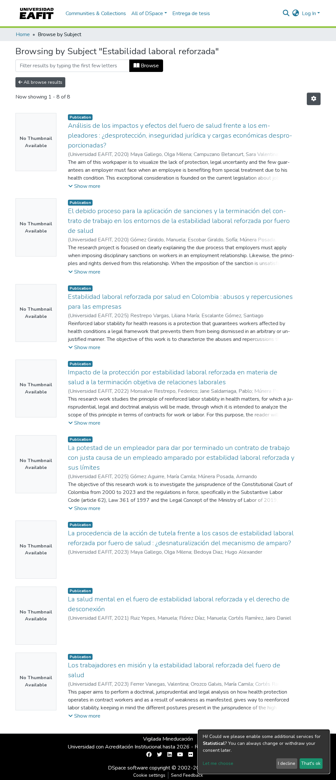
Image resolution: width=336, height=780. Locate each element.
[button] (296, 13)
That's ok (311, 763)
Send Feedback (187, 775)
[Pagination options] (314, 99)
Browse (149, 65)
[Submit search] (286, 13)
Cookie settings (149, 775)
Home (23, 34)
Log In (309, 13)
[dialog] (263, 751)
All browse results (42, 82)
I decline (286, 763)
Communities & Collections (96, 13)
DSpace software (128, 767)
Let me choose (218, 763)
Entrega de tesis (191, 13)
